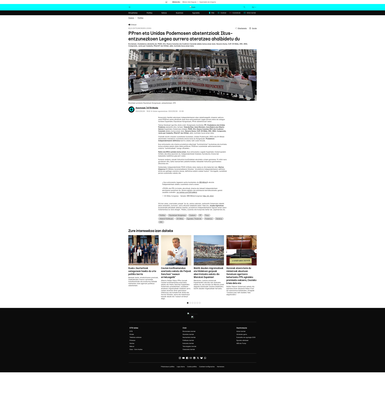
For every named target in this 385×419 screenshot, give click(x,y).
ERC (161, 222)
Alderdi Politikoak (166, 219)
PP (200, 215)
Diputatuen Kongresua (177, 215)
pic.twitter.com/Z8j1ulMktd (187, 192)
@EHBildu (203, 182)
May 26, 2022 (208, 196)
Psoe (207, 215)
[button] (256, 251)
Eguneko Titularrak (194, 219)
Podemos (208, 219)
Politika (162, 215)
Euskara (192, 215)
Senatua (219, 219)
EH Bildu (180, 219)
